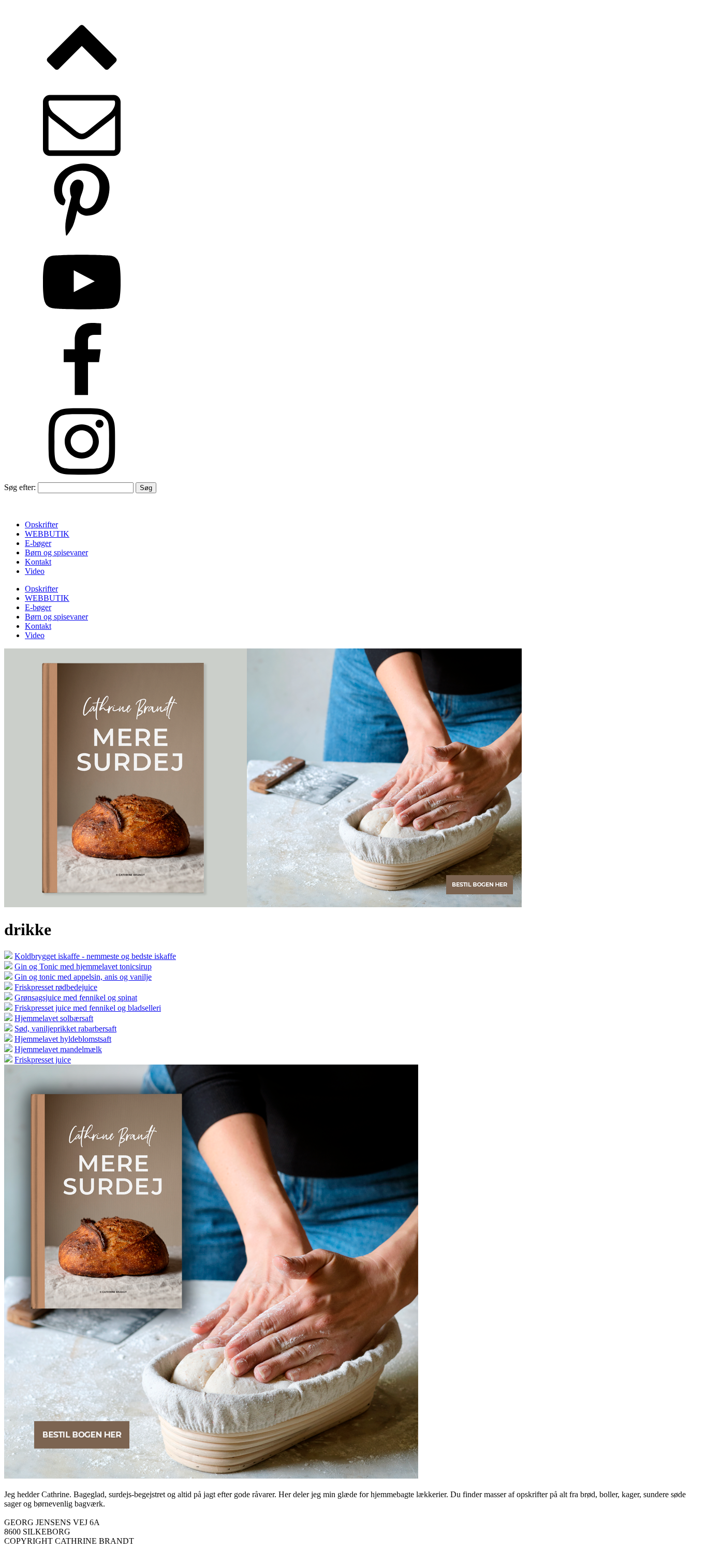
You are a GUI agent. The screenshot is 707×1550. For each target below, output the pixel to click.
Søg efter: (20, 487)
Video (35, 571)
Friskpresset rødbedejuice (55, 987)
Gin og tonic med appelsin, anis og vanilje (83, 976)
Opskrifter (41, 524)
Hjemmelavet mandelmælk (58, 1049)
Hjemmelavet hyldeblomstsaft (62, 1039)
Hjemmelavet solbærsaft (53, 1018)
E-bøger (38, 543)
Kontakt (38, 561)
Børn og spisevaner (56, 552)
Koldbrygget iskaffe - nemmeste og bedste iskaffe (95, 956)
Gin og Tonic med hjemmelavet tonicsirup (83, 966)
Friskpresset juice (42, 1059)
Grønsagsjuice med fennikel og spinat (75, 997)
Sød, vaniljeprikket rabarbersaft (65, 1028)
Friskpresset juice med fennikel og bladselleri (87, 1007)
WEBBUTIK (47, 533)
